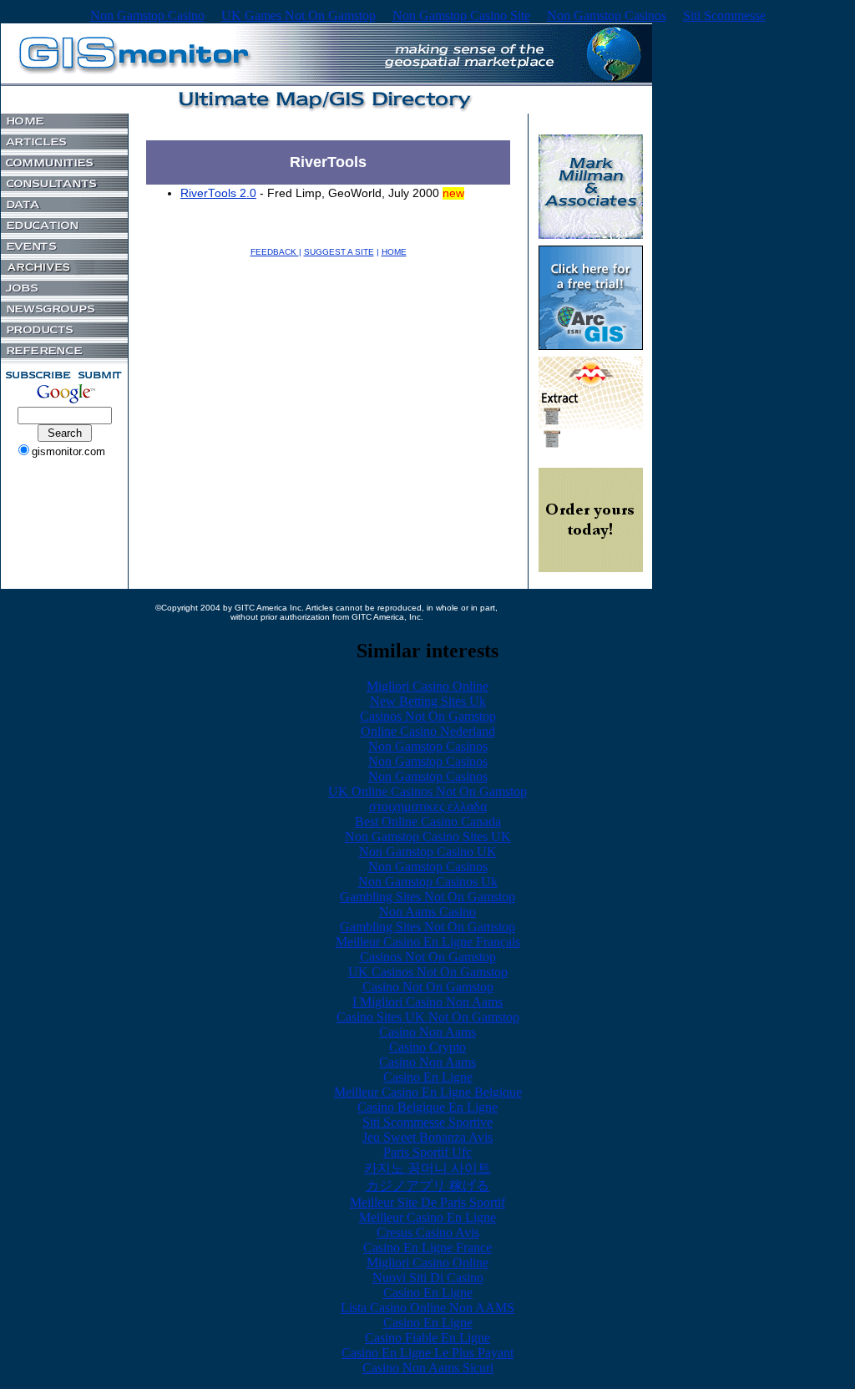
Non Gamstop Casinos (606, 15)
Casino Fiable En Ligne (427, 1338)
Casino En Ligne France (427, 1247)
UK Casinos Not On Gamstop (428, 972)
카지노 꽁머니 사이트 (427, 1168)
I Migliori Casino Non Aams (427, 1002)
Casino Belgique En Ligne (427, 1107)
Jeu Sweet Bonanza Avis (427, 1137)
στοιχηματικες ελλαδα (428, 806)
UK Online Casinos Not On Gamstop (427, 791)
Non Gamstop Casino (147, 15)
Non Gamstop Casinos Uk (428, 881)
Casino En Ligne (428, 1077)
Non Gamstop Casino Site (461, 15)
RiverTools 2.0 (218, 193)
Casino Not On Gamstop (427, 987)
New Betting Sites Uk (428, 701)
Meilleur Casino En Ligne (427, 1217)
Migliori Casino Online (427, 686)
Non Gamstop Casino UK (428, 851)
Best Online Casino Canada (428, 821)
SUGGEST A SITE (339, 251)
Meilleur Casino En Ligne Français (428, 942)
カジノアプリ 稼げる (427, 1186)
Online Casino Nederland (428, 731)
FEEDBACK (274, 251)
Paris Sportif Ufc (427, 1152)
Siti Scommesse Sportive (427, 1122)
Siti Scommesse (724, 15)
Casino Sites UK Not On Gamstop (427, 1017)
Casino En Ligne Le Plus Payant (427, 1353)
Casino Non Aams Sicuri (427, 1368)
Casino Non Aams (427, 1032)
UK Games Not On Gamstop (298, 15)
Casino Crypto (427, 1047)
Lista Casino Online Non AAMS (427, 1307)
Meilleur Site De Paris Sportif (427, 1202)
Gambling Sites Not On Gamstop (427, 897)
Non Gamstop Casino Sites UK (428, 836)
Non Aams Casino (427, 912)
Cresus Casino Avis (428, 1232)
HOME (394, 251)
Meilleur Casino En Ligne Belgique (428, 1092)
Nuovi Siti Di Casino (427, 1277)
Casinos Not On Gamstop (428, 716)
